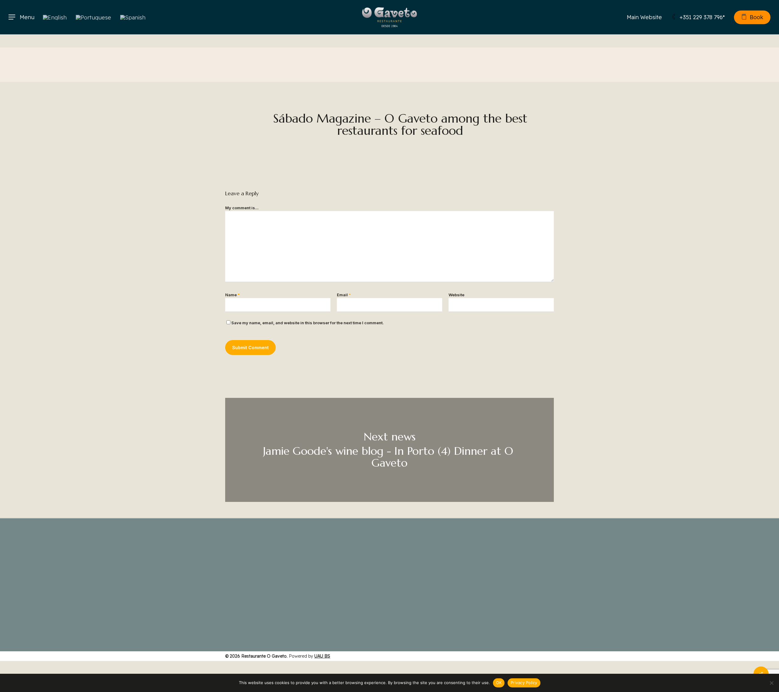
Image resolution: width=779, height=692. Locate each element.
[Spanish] (132, 17)
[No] (771, 683)
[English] (55, 17)
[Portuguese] (93, 17)
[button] (21, 17)
